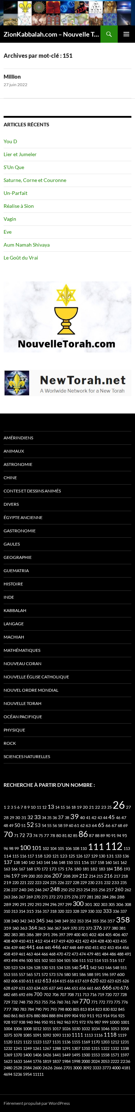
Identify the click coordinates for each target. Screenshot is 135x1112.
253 (79, 889)
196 (7, 876)
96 (6, 848)
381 (122, 928)
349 (65, 921)
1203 (105, 1041)
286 (112, 896)
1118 (110, 1035)
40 (82, 817)
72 (22, 835)
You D (10, 141)
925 (121, 1015)
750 (29, 1002)
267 (22, 896)
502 (44, 960)
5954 (27, 1074)
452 (103, 947)
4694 (8, 1074)
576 (60, 974)
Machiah (14, 637)
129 (94, 856)
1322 (105, 1048)
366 (50, 928)
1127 (46, 1041)
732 (14, 1002)
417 (54, 941)
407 (124, 934)
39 (74, 816)
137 (8, 862)
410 (22, 941)
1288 (56, 1048)
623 (110, 980)
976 (90, 1022)
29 (12, 817)
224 (45, 882)
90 (108, 835)
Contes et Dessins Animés (32, 491)
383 (14, 934)
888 (52, 1015)
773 (109, 1002)
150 (69, 862)
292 (30, 904)
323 (68, 911)
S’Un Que (14, 167)
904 (75, 1015)
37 (61, 817)
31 (23, 817)
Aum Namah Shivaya (27, 245)
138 (16, 862)
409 (14, 941)
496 (22, 960)
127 (87, 856)
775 (117, 1002)
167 (22, 868)
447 (65, 947)
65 (101, 825)
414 (47, 941)
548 (116, 967)
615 (63, 980)
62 (82, 825)
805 (76, 1009)
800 (68, 1009)
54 (44, 825)
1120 (8, 1041)
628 (7, 988)
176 (69, 868)
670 (116, 988)
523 (14, 967)
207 (57, 875)
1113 (88, 1035)
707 (63, 994)
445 (48, 947)
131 (110, 856)
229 (83, 882)
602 (7, 980)
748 (22, 1002)
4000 (116, 1067)
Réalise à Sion (19, 206)
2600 (37, 1067)
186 (118, 868)
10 (33, 807)
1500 (85, 1054)
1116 (98, 1035)
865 (22, 1015)
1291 (66, 1048)
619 (85, 980)
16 (68, 807)
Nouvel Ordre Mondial (31, 690)
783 (23, 1009)
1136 (66, 1041)
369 (65, 928)
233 (115, 882)
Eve (8, 232)
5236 (17, 1074)
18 (73, 807)
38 (67, 817)
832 (114, 1009)
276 (75, 896)
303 (104, 904)
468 (52, 954)
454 (118, 947)
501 (37, 960)
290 (15, 904)
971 (75, 1022)
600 (121, 974)
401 (84, 934)
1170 (95, 1041)
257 (110, 889)
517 (121, 960)
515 (105, 960)
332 (98, 911)
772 (102, 1002)
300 (78, 903)
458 (7, 954)
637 (52, 988)
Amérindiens (18, 437)
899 (67, 1015)
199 (24, 876)
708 (70, 994)
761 (67, 1002)
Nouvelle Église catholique (36, 676)
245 (30, 889)
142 (31, 862)
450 (88, 947)
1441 (56, 1054)
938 (22, 1022)
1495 (76, 1054)
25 (109, 807)
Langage (14, 623)
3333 (97, 1067)
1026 (66, 1028)
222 (30, 882)
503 (52, 960)
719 (101, 994)
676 (124, 988)
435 (123, 941)
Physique (14, 730)
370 (74, 928)
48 (6, 825)
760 (60, 1002)
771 (94, 1002)
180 (77, 868)
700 (38, 994)
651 (75, 988)
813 (83, 1009)
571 (37, 974)
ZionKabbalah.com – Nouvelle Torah (52, 34)
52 (30, 824)
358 (123, 919)
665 (97, 988)
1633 (17, 1061)
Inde (9, 597)
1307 (76, 1048)
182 (94, 869)
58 (60, 825)
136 (125, 856)
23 (103, 807)
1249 (27, 1048)
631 (22, 988)
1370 (17, 1054)
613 (46, 980)
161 (116, 862)
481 (97, 954)
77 (46, 835)
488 (120, 954)
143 (39, 862)
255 (94, 889)
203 (39, 876)
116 (23, 856)
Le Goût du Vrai (21, 257)
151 (77, 862)
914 (106, 1015)
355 (95, 921)
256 (102, 889)
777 (7, 1009)
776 (124, 1002)
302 (96, 904)
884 (44, 1015)
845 (121, 1009)
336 (116, 911)
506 (75, 960)
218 (124, 876)
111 (96, 846)
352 (72, 921)
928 (7, 1022)
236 (7, 889)
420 (70, 941)
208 (67, 876)
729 (7, 1002)
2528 (17, 1067)
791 (45, 1009)
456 (125, 947)
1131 (56, 1041)
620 (94, 980)
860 (7, 1015)
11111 (38, 1074)
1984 (66, 1061)
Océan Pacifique (23, 716)
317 (45, 911)
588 (90, 974)
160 (108, 862)
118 (38, 856)
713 (85, 994)
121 (55, 856)
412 (38, 941)
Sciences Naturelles (27, 756)
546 (108, 967)
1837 (56, 1061)
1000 (114, 1022)
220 (15, 882)
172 (44, 868)
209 (75, 876)
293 (38, 904)
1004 (8, 1028)
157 (93, 862)
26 (119, 804)
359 (7, 928)
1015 (46, 1028)
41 (88, 817)
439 (14, 947)
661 (90, 988)
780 (15, 1009)
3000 (77, 1067)
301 (88, 904)
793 (53, 1009)
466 (44, 954)
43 (100, 817)
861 (14, 1015)
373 (89, 928)
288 (121, 896)
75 (41, 835)
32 (30, 817)
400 (77, 934)
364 (32, 928)
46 (118, 817)
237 (14, 889)
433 (116, 941)
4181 (126, 1067)
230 (91, 882)
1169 (85, 1041)
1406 (37, 1054)
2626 (47, 1067)
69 (125, 825)
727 (116, 994)
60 (71, 825)
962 (60, 1022)
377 (107, 928)
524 (22, 967)
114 (7, 856)
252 (71, 889)
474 (82, 954)
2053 (105, 1061)
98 (11, 848)
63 (88, 825)
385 (22, 934)
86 (83, 834)
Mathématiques (22, 650)
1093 (56, 1035)
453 (110, 947)
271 (44, 896)
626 (125, 980)
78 (52, 835)
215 (99, 876)
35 (49, 817)
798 (61, 1009)
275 (67, 896)
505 (67, 960)
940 (29, 1022)
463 (29, 954)
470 (60, 954)
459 (14, 954)
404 (101, 934)
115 (15, 856)
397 (62, 934)
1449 (66, 1054)
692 (22, 994)
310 (7, 911)
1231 (124, 1041)
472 (67, 954)
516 (113, 960)
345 (40, 920)
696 (29, 994)
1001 (125, 1022)
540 (75, 967)
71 (16, 835)
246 (38, 889)
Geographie (18, 557)
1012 (37, 1028)
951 (52, 1022)
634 (37, 988)
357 (111, 921)
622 (103, 980)
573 (52, 974)
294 (45, 904)
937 (14, 1022)
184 (109, 868)
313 (14, 911)
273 (60, 896)
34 (44, 817)
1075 (8, 1035)
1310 (85, 1048)
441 (30, 947)
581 (75, 974)
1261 (37, 1048)
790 (38, 1009)
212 (83, 876)
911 (90, 1015)
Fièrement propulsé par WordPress (37, 1103)
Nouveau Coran (22, 663)
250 (64, 889)
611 (30, 980)
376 (97, 928)
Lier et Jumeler (20, 154)
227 (68, 882)
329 (83, 911)
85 (75, 835)
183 (102, 868)
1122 (27, 1041)
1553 (95, 1054)
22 (97, 807)
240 (22, 889)
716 (93, 994)
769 (75, 1002)
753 (37, 1002)
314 (22, 911)
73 (29, 835)
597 (112, 974)
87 (91, 835)
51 (23, 825)
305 (111, 904)
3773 (106, 1067)
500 (29, 960)
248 (55, 889)
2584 (27, 1067)
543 (101, 967)
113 (126, 848)
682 (7, 994)
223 (38, 882)
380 (115, 928)
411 (30, 941)
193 (126, 868)
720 (108, 994)
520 (7, 967)
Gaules (12, 544)
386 (30, 934)
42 (93, 817)
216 (108, 876)
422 (85, 941)
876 (29, 1015)
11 (39, 807)
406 (116, 934)
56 (55, 825)
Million (12, 76)
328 (76, 911)
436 (7, 947)
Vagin (10, 219)
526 (29, 967)
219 (7, 882)
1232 (8, 1048)
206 (47, 876)
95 (124, 835)
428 (101, 941)
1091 (37, 1035)
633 (29, 988)
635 (44, 988)
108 (76, 848)
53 (38, 825)
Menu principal (126, 34)
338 (7, 921)
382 (7, 934)
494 (14, 960)
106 (68, 848)
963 (67, 1022)
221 (23, 882)
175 (61, 868)
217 (117, 876)
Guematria (16, 570)
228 (76, 882)
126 (79, 856)
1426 (46, 1054)
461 (22, 954)
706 (55, 994)
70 (8, 834)
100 (25, 847)
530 (44, 967)
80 (58, 835)
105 (61, 848)
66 (108, 825)
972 (82, 1022)
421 (78, 941)
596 (105, 974)
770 (84, 1001)
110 (83, 848)
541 (84, 966)
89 (102, 835)
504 (60, 960)
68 (120, 825)
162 (123, 862)
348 (57, 921)
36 (55, 817)
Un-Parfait (15, 193)
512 (90, 960)
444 (40, 947)
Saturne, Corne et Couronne (35, 180)
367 (57, 928)
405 (108, 934)
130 (102, 856)
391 (46, 934)
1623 (8, 1061)
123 (63, 856)
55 (49, 825)
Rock (10, 743)
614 (55, 980)
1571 (115, 1054)
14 (57, 807)
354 (88, 921)
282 (97, 896)
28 (6, 817)
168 (29, 868)
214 (92, 876)
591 (97, 974)
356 (103, 921)
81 (64, 835)
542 (93, 967)
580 (67, 974)
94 (119, 835)
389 (38, 934)
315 (30, 911)
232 (107, 882)
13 (51, 806)
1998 (76, 1061)
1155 (76, 1041)
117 (30, 856)
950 (44, 1022)
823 (98, 1009)
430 (108, 941)
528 (37, 967)
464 (37, 954)
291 (23, 904)
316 (38, 911)
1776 (37, 1061)
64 (94, 825)
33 (37, 816)
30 (17, 817)
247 (45, 889)
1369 (8, 1054)
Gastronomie (20, 530)
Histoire (13, 584)
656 (82, 988)
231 (99, 882)
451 (95, 947)
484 (105, 954)
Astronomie (18, 464)
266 (14, 896)
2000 (85, 1061)
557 (22, 974)
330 (91, 911)
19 (79, 807)
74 (35, 835)
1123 (37, 1041)
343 (31, 921)
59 (65, 825)
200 (31, 876)
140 (24, 862)
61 (76, 825)
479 (90, 954)
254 (87, 889)
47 (123, 817)
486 (112, 954)
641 (60, 988)
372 (81, 928)
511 (82, 960)
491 (128, 954)
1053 (115, 1028)
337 (123, 911)
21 (91, 807)
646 (67, 988)
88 (97, 835)
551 (123, 967)
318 (53, 911)
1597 (124, 1054)
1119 (122, 1035)
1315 (95, 1048)
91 (113, 835)
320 (61, 911)
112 (113, 846)
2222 (115, 1061)
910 (82, 1015)
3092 (87, 1067)
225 (53, 882)
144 (47, 862)
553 (7, 974)
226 (61, 882)
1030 (76, 1028)
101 (36, 848)
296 (53, 904)
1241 (17, 1048)
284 (105, 896)
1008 (27, 1028)
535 (67, 967)
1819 (46, 1061)
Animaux (14, 451)
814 (91, 1009)
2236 (125, 1061)
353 (80, 921)
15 (62, 807)
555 (14, 974)
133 (118, 856)
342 (23, 921)
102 (45, 848)
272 (52, 896)
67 (114, 825)
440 (22, 947)
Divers (11, 504)
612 (38, 980)
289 (7, 904)
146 (54, 862)
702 (47, 994)
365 (42, 928)
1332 (115, 1048)
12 (44, 807)
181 (85, 868)
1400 (27, 1054)
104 (53, 848)
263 (7, 896)
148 (62, 862)
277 (82, 896)
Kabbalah (15, 610)
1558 (105, 1054)
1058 (124, 1028)
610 (22, 980)
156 (85, 862)
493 (7, 960)
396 (54, 934)
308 (128, 904)
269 (29, 896)
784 (30, 1009)
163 (7, 868)
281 (90, 896)
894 (60, 1015)
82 (70, 835)
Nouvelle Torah (22, 703)
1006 (17, 1028)
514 (97, 960)
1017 (56, 1028)
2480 (8, 1067)
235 (123, 882)
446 (56, 947)
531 (52, 967)
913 (98, 1015)
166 (14, 868)
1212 (115, 1041)
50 (17, 825)
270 (37, 896)
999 (105, 1022)
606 (14, 980)
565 (29, 974)
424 (93, 941)
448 (72, 947)
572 (44, 974)
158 (101, 862)
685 (14, 994)
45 (111, 817)
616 (70, 980)
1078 (17, 1035)
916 (114, 1015)
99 (16, 848)
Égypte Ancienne (23, 517)
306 (119, 904)
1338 (124, 1048)
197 (15, 876)
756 (52, 1002)
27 (128, 807)
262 (128, 889)
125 (71, 856)
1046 (105, 1028)
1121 (17, 1041)
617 (78, 980)
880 (37, 1015)
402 (92, 934)
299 (68, 904)
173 (53, 869)
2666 (58, 1067)
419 (62, 941)
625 (118, 980)
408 (7, 941)
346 (49, 921)
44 (105, 817)
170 (37, 868)
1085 (27, 1035)
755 (44, 1002)
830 (106, 1009)
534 (60, 967)
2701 (67, 1067)
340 (15, 921)
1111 (77, 1035)
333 (107, 911)
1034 (95, 1028)
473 (75, 954)
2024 (95, 1061)
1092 (46, 1035)
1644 (27, 1061)
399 (69, 934)
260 (119, 889)
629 (14, 988)
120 (47, 856)
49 (11, 825)
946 (37, 1022)
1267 (46, 1048)
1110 (66, 1035)
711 (78, 994)
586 (82, 974)
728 (123, 994)
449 (80, 947)
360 (15, 928)
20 (85, 807)
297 (61, 904)
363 (23, 928)
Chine (10, 477)
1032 (85, 1028)
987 (97, 1022)
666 (107, 987)
